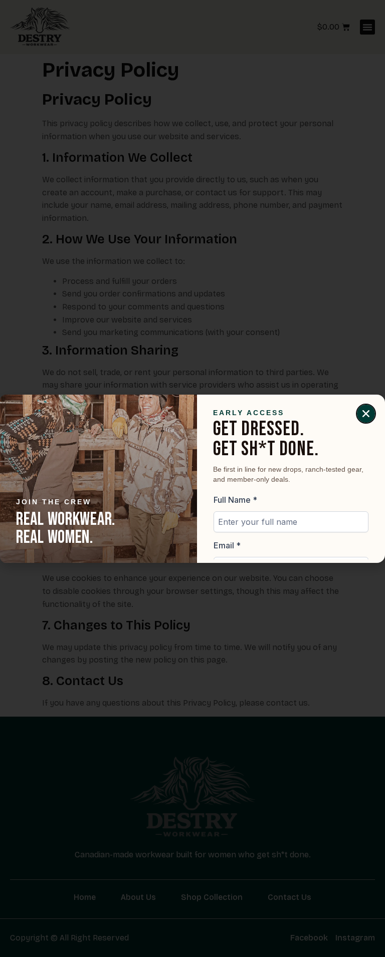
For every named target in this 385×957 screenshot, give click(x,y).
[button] (366, 414)
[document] (192, 478)
